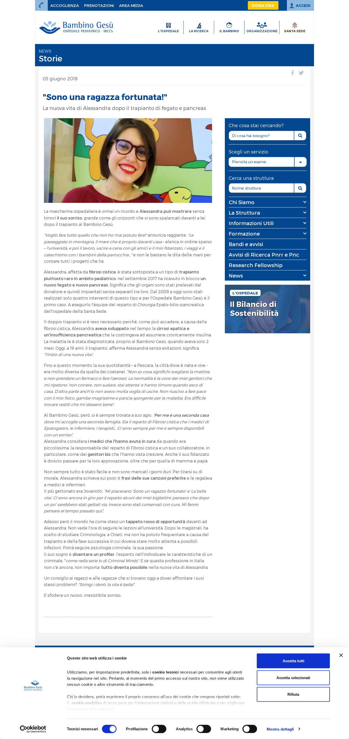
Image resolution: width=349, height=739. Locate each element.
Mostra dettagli (280, 729)
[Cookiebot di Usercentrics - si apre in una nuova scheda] (33, 729)
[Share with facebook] (292, 72)
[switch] (159, 729)
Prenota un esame (249, 161)
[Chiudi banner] (341, 655)
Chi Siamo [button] (241, 202)
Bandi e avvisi (246, 244)
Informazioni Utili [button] (251, 223)
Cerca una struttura (251, 178)
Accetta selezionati (293, 677)
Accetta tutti (293, 661)
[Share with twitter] (301, 72)
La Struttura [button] (244, 212)
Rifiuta (293, 694)
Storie (50, 58)
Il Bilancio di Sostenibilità (254, 308)
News (45, 51)
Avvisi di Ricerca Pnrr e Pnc (264, 254)
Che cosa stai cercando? (256, 125)
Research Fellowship (256, 265)
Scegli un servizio (248, 151)
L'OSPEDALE (245, 293)
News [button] (236, 275)
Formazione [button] (244, 233)
